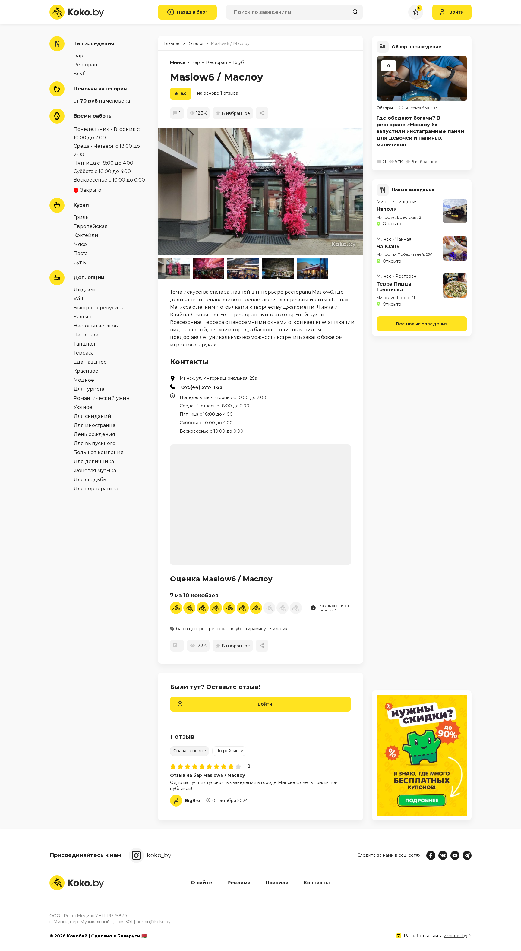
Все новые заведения (422, 324)
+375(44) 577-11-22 (201, 387)
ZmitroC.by (455, 935)
